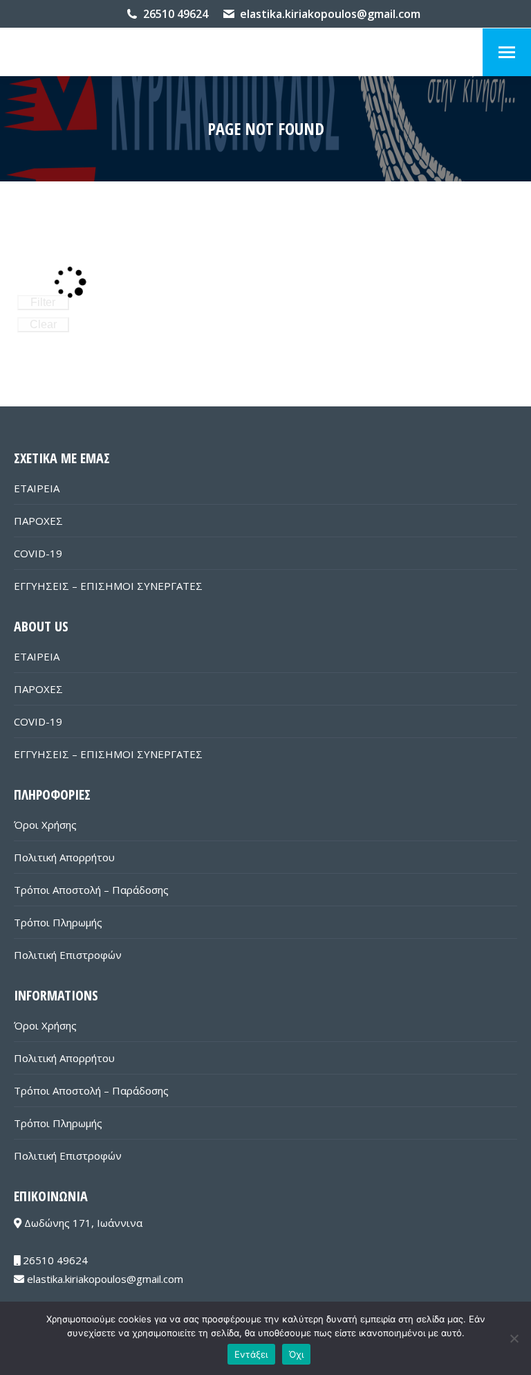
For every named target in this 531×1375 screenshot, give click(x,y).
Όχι (296, 1354)
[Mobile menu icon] (507, 52)
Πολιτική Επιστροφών (68, 955)
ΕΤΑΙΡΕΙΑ (36, 488)
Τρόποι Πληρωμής (58, 922)
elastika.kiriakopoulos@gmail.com (330, 13)
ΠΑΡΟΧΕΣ (38, 521)
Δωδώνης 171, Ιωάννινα (81, 1223)
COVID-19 (38, 553)
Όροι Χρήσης (45, 825)
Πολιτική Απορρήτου (64, 857)
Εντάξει (251, 1354)
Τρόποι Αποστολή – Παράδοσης (91, 890)
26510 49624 (175, 13)
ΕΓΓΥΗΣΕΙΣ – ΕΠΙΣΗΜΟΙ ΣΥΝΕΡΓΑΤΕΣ (108, 586)
